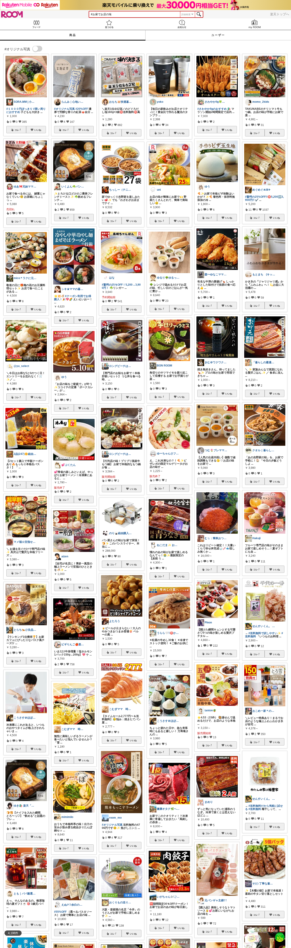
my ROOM (254, 24)
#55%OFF (60, 911)
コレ (17, 130)
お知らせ (182, 24)
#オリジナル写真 (64, 108)
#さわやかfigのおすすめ (212, 108)
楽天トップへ (279, 14)
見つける (109, 24)
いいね (37, 130)
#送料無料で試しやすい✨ (264, 633)
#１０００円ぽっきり (19, 108)
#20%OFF (81, 108)
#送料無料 (254, 809)
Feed (36, 24)
